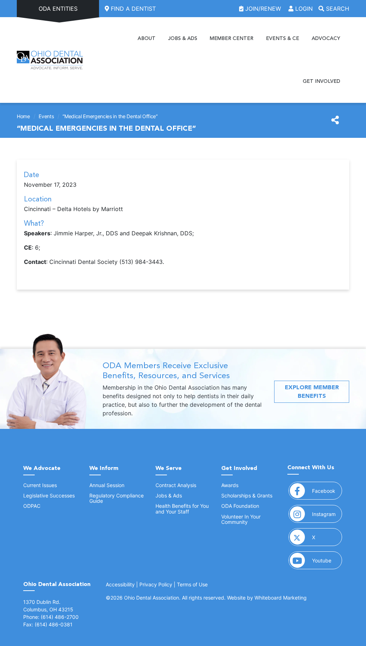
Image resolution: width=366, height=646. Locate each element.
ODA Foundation (240, 506)
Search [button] (336, 8)
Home (23, 116)
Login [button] (303, 8)
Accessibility (120, 584)
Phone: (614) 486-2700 (51, 617)
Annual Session (106, 485)
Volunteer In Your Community (241, 519)
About (146, 38)
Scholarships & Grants (246, 495)
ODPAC (31, 506)
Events (46, 116)
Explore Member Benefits (312, 391)
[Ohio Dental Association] (50, 60)
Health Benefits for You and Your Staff (182, 508)
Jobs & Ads (182, 38)
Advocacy (326, 38)
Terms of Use (192, 584)
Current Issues (40, 485)
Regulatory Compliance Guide (116, 498)
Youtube (327, 560)
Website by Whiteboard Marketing (267, 598)
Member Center (231, 38)
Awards (229, 485)
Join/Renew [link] (263, 8)
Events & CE (282, 38)
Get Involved (321, 81)
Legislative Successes (49, 495)
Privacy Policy (155, 584)
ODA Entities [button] (58, 8)
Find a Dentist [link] (132, 8)
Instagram (327, 514)
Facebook (327, 490)
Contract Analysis (175, 485)
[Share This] (335, 120)
